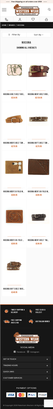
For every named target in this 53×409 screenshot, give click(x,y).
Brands (12, 25)
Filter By (15, 34)
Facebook (21, 352)
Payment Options (26, 388)
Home (4, 25)
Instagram (34, 352)
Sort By (38, 34)
